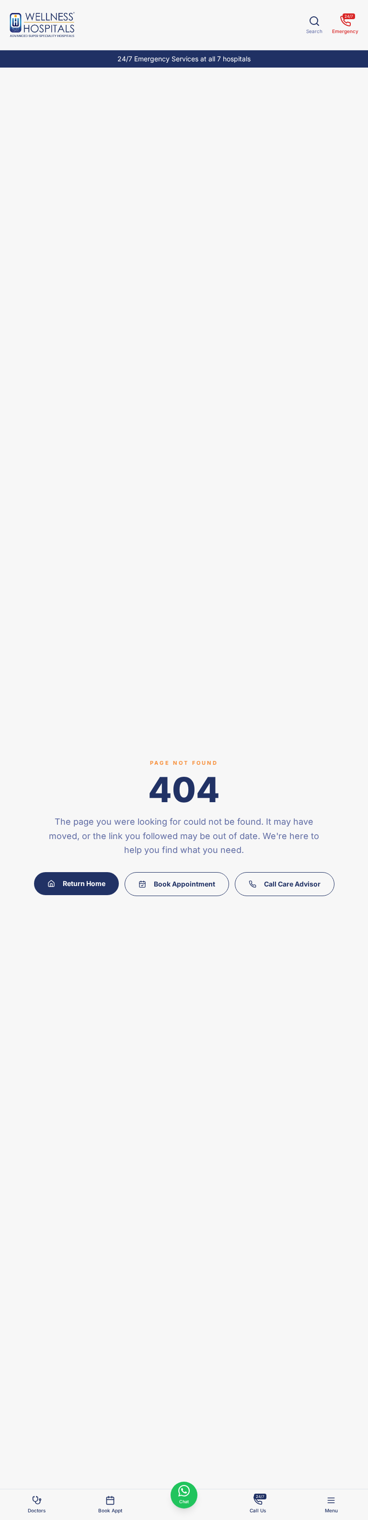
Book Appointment (184, 884)
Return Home (84, 883)
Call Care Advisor (292, 884)
